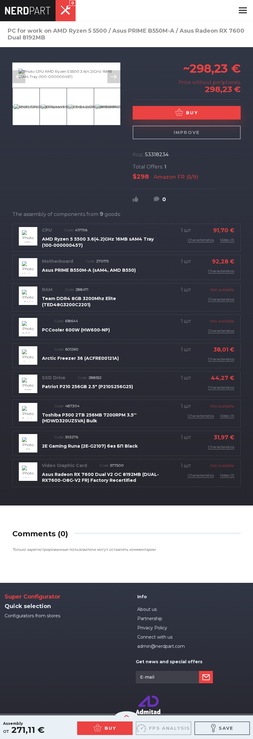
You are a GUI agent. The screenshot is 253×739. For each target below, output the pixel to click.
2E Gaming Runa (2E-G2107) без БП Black (90, 446)
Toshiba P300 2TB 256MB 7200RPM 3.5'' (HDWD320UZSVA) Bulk (89, 418)
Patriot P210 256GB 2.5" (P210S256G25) (87, 386)
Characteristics (201, 240)
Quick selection (28, 606)
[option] (66, 74)
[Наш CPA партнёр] (148, 698)
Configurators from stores (32, 616)
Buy (192, 113)
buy (110, 728)
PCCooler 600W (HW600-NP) (76, 330)
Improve (187, 132)
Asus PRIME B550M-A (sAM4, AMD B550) (89, 270)
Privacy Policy (152, 628)
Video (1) (227, 240)
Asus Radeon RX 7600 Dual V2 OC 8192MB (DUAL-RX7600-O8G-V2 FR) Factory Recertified (100, 477)
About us (147, 609)
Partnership (149, 618)
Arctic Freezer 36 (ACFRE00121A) (80, 358)
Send (206, 677)
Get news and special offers (169, 661)
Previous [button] (18, 76)
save (226, 728)
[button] (243, 10)
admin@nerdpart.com (161, 646)
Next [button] (113, 76)
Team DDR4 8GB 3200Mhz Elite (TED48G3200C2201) (79, 301)
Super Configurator (32, 596)
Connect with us (154, 637)
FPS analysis (169, 728)
